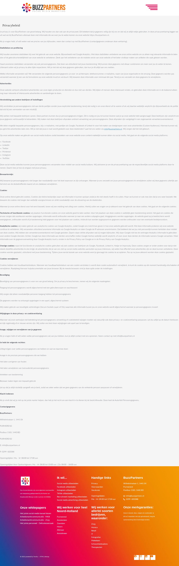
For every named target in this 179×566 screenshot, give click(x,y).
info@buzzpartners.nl (113, 129)
